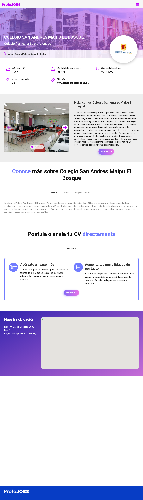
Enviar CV (106, 151)
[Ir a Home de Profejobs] (11, 4)
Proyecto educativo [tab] (83, 192)
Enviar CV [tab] (71, 248)
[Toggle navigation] (137, 4)
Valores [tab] (66, 192)
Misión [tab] (54, 192)
